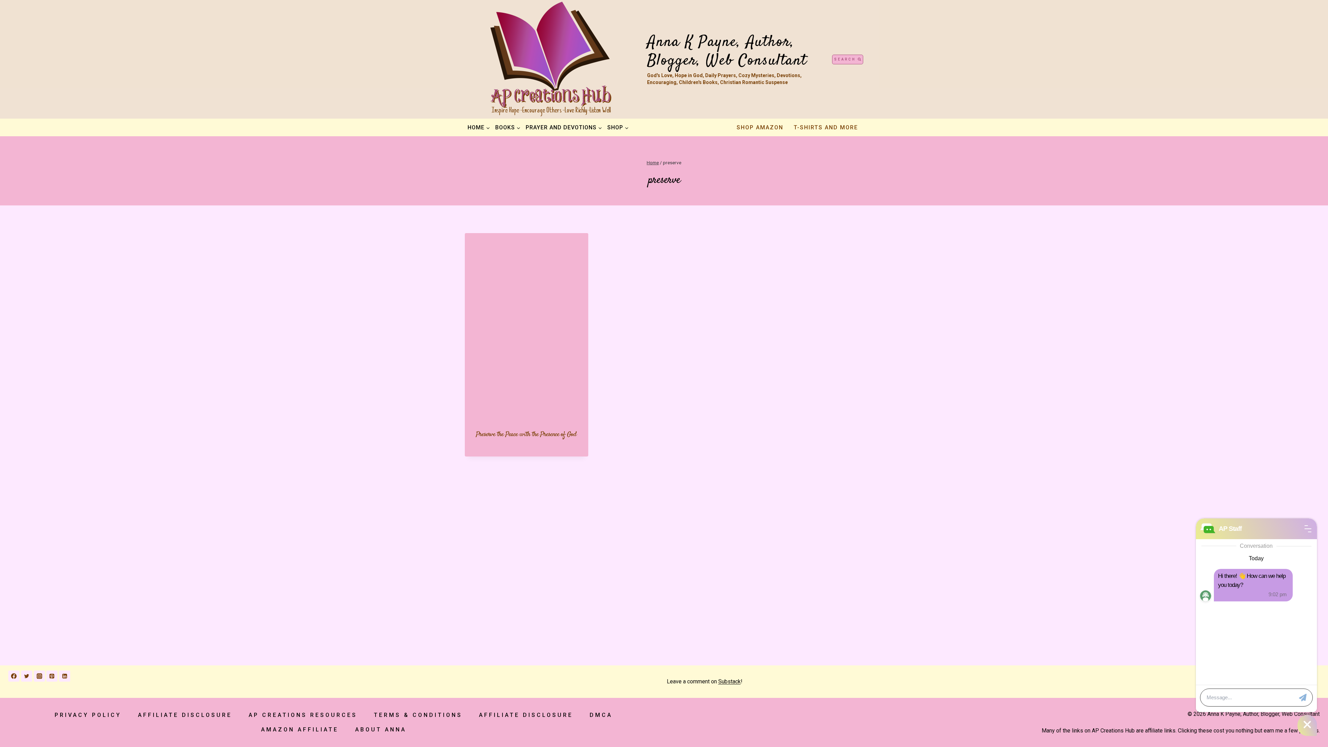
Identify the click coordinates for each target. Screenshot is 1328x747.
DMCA (601, 715)
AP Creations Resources (303, 715)
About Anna (380, 729)
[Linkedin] (64, 676)
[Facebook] (13, 676)
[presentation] (526, 325)
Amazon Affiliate (300, 729)
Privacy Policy (88, 715)
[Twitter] (26, 676)
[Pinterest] (51, 676)
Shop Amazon (760, 127)
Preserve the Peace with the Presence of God (526, 435)
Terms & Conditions (418, 715)
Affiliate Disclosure (185, 715)
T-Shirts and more (826, 127)
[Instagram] (39, 676)
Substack (729, 681)
